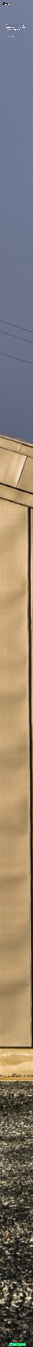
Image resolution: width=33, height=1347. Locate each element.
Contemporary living (15, 25)
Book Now (11, 36)
